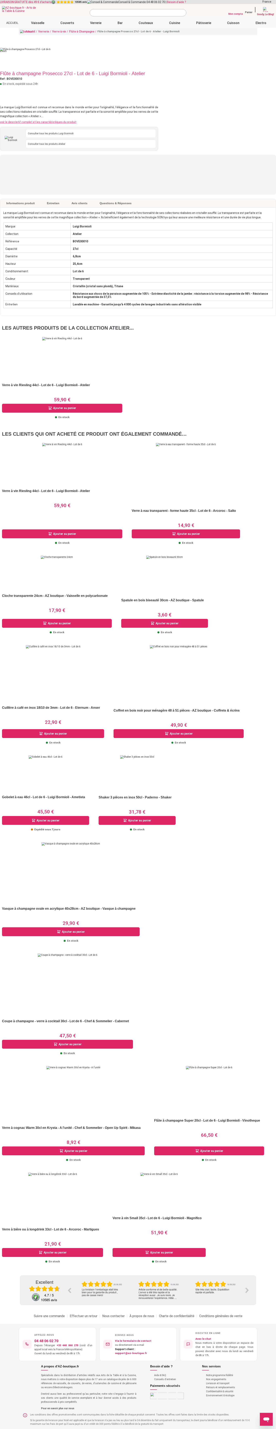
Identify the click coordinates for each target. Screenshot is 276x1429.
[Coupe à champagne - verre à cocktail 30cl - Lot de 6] (67, 983)
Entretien (53, 203)
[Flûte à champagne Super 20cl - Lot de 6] (209, 1089)
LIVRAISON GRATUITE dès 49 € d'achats (25, 2)
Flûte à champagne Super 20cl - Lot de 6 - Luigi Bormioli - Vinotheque (207, 1120)
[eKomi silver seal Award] (36, 1297)
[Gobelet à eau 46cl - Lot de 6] (45, 772)
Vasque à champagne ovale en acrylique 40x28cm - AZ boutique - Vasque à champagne (69, 908)
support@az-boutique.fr (131, 1353)
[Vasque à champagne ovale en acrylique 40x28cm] (71, 871)
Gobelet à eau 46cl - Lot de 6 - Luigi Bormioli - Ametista (43, 797)
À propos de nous (142, 1316)
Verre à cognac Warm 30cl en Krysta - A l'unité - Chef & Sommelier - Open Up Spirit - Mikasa (71, 1127)
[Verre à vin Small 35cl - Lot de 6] (159, 1191)
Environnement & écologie (220, 1395)
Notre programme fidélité (219, 1375)
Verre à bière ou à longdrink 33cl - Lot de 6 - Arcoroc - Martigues (50, 1229)
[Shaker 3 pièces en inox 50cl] (137, 772)
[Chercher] (182, 13)
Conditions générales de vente (220, 1316)
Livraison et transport (218, 1383)
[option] (101, 1289)
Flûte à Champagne (81, 31)
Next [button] (247, 1290)
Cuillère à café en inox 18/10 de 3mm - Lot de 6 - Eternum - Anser (51, 707)
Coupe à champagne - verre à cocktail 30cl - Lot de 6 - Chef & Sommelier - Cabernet (65, 1021)
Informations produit (20, 203)
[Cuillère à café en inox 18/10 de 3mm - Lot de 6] (53, 672)
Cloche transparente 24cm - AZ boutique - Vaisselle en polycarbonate (55, 595)
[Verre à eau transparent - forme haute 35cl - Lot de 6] (186, 473)
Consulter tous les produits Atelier (46, 144)
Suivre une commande (49, 1316)
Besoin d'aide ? (176, 2)
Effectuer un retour (83, 1316)
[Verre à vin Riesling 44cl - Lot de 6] (62, 357)
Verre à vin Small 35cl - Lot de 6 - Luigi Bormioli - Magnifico (157, 1218)
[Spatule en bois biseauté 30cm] (164, 574)
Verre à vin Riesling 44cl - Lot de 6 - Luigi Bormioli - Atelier (46, 385)
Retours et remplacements (220, 1387)
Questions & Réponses (116, 203)
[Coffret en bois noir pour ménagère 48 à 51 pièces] (178, 673)
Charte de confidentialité (176, 1316)
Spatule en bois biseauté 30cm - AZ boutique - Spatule (162, 600)
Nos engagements (216, 1379)
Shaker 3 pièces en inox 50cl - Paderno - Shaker (135, 797)
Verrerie (43, 31)
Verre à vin (59, 31)
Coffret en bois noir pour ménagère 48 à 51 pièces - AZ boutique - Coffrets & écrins (177, 710)
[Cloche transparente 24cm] (57, 572)
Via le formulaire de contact (133, 1340)
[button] (248, 10)
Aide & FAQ (160, 1375)
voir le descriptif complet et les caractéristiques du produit (38, 122)
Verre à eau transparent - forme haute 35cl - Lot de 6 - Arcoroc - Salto (184, 510)
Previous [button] (69, 1290)
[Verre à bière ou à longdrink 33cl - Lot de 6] (52, 1197)
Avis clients (79, 203)
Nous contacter (113, 1316)
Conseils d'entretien (165, 1379)
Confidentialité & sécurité (219, 1391)
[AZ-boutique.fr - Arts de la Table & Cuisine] (20, 9)
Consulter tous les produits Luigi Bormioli (51, 133)
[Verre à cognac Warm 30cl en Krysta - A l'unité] (73, 1093)
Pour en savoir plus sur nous (57, 1408)
